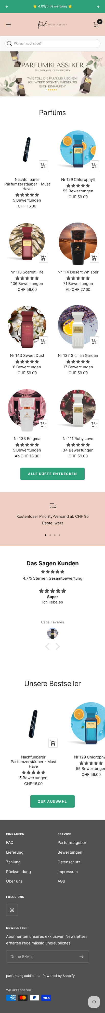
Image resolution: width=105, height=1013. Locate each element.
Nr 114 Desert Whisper (78, 272)
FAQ (9, 842)
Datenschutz (69, 862)
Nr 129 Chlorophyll (78, 179)
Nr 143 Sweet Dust (27, 355)
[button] (48, 646)
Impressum (68, 871)
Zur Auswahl (52, 801)
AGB (61, 881)
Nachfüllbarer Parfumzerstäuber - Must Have (27, 184)
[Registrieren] (82, 956)
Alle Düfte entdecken (52, 474)
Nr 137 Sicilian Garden (78, 355)
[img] (52, 571)
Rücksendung (18, 871)
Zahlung (13, 862)
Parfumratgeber (72, 842)
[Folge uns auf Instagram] (12, 910)
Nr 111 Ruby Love (78, 438)
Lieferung (14, 852)
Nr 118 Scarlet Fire (27, 272)
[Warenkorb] (96, 24)
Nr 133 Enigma (27, 438)
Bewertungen (70, 852)
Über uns (14, 881)
